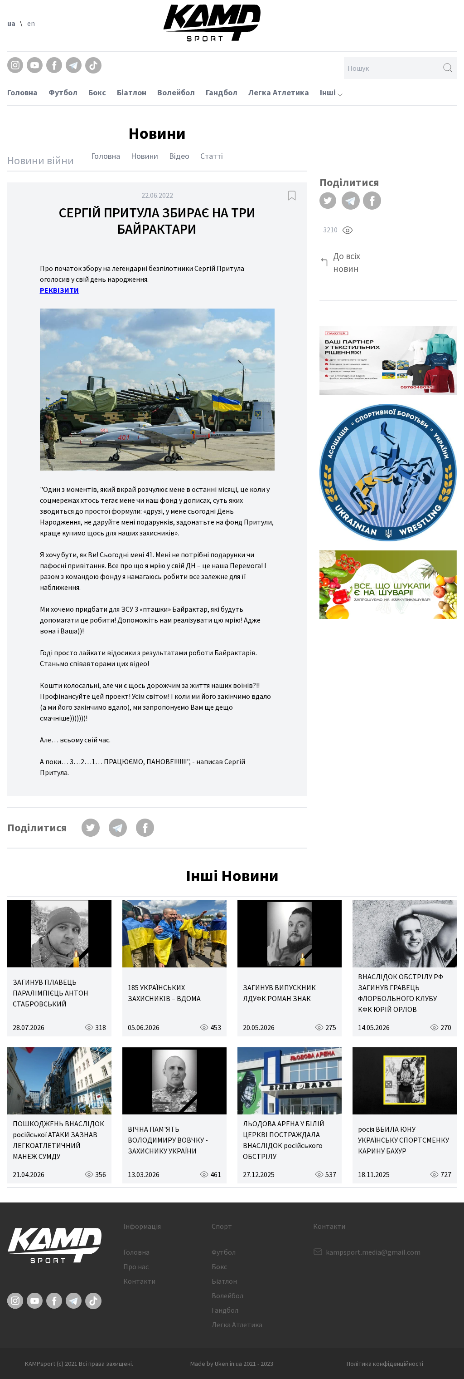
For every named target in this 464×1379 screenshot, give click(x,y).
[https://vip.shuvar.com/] (388, 584)
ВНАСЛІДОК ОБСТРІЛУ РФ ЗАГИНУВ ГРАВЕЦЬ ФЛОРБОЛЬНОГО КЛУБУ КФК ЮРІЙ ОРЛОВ (400, 993)
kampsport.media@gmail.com (373, 1251)
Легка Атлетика (278, 92)
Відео (179, 156)
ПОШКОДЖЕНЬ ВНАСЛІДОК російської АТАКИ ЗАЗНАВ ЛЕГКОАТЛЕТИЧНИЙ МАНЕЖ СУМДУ (58, 1140)
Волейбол (176, 92)
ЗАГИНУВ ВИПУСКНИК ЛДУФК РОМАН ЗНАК (279, 993)
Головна (22, 92)
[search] (447, 68)
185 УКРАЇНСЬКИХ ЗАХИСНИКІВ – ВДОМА (164, 993)
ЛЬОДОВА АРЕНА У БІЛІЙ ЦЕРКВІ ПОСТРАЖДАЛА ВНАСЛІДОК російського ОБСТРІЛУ (283, 1140)
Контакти (139, 1281)
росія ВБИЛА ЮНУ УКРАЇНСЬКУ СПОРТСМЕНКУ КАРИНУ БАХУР (403, 1139)
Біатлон (131, 92)
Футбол (62, 92)
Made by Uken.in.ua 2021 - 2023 (231, 1363)
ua (11, 23)
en (31, 23)
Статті (211, 156)
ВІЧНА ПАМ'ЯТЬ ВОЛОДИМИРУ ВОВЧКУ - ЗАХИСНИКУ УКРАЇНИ (168, 1139)
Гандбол (221, 92)
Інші (329, 92)
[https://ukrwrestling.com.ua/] (388, 472)
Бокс (97, 92)
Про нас (136, 1266)
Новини (144, 156)
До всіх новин (346, 262)
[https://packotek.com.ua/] (388, 360)
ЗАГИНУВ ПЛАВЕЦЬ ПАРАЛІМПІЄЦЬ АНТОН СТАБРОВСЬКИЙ (50, 992)
